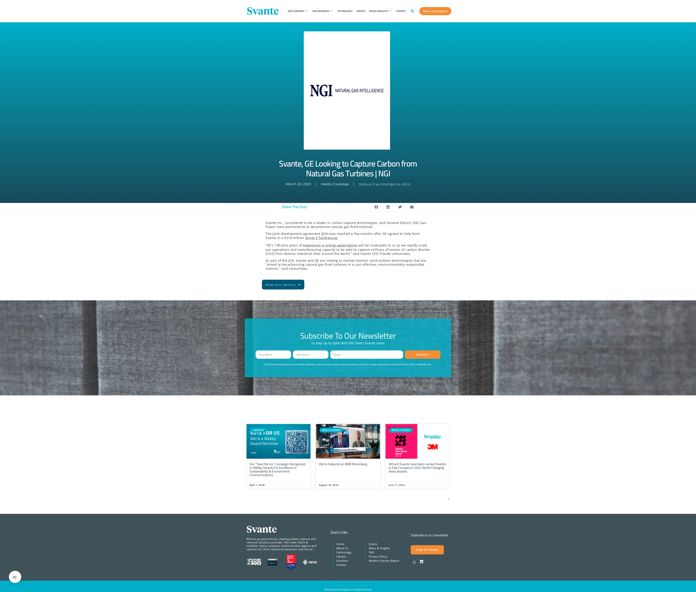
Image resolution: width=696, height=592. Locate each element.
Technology (345, 11)
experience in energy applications (330, 245)
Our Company (296, 11)
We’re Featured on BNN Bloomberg (343, 464)
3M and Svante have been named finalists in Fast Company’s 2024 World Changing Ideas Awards (417, 468)
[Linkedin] (421, 561)
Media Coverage (335, 184)
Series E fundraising (321, 238)
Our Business (321, 11)
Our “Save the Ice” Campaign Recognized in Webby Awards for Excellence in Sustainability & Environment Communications (277, 469)
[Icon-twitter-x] (414, 561)
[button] (412, 11)
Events (361, 11)
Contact (401, 11)
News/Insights (378, 11)
